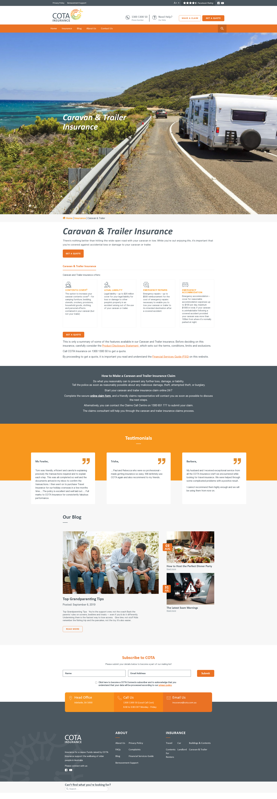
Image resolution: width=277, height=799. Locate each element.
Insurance (67, 28)
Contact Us (107, 28)
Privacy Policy (58, 3)
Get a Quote (213, 18)
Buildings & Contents (200, 743)
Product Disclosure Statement (121, 345)
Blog (79, 28)
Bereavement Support (76, 3)
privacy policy (165, 685)
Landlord (182, 749)
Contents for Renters (170, 753)
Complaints (135, 749)
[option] (63, 480)
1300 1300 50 (139, 16)
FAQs (118, 749)
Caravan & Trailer (198, 749)
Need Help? (165, 16)
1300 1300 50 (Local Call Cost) (138, 702)
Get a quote (73, 334)
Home (53, 28)
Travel (169, 743)
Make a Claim (190, 18)
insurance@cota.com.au (184, 702)
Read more (72, 629)
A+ (175, 2)
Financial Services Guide (141, 756)
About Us (91, 28)
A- (179, 3)
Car (179, 743)
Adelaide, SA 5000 (83, 702)
